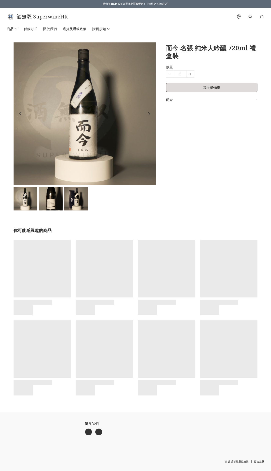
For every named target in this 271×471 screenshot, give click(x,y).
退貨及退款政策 (74, 29)
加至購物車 (211, 87)
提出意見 (259, 461)
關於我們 (50, 29)
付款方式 (30, 29)
